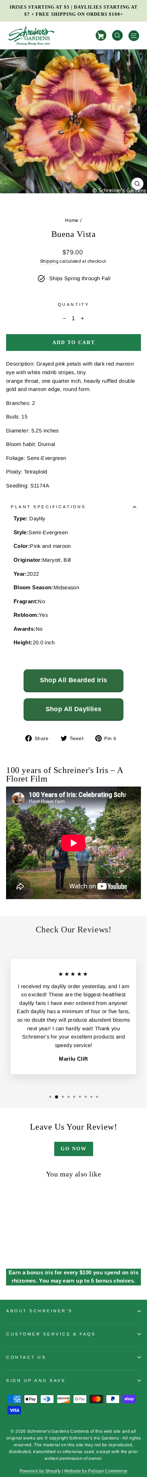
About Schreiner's (39, 1310)
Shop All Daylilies (74, 709)
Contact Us (26, 1357)
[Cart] (102, 36)
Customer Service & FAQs (51, 1334)
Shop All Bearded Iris (73, 680)
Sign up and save (36, 1380)
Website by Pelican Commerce (95, 1470)
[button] (50, 1097)
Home (71, 220)
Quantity (73, 304)
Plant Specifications (48, 506)
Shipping (49, 261)
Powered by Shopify (40, 1470)
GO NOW (74, 1148)
